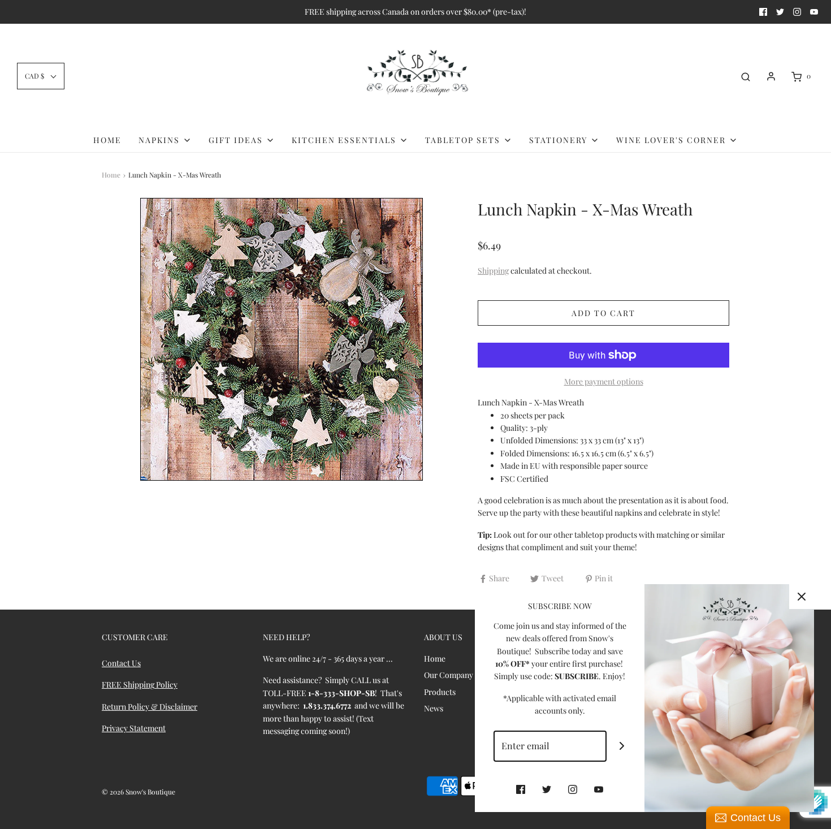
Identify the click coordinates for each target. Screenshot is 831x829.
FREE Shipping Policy (140, 684)
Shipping (493, 270)
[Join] (622, 746)
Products (440, 691)
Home (107, 140)
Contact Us (121, 663)
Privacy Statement (134, 728)
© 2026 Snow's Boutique (138, 791)
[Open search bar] (745, 76)
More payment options (603, 381)
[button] (40, 76)
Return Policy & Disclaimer (149, 706)
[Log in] (771, 76)
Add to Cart (603, 313)
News (433, 708)
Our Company (448, 675)
